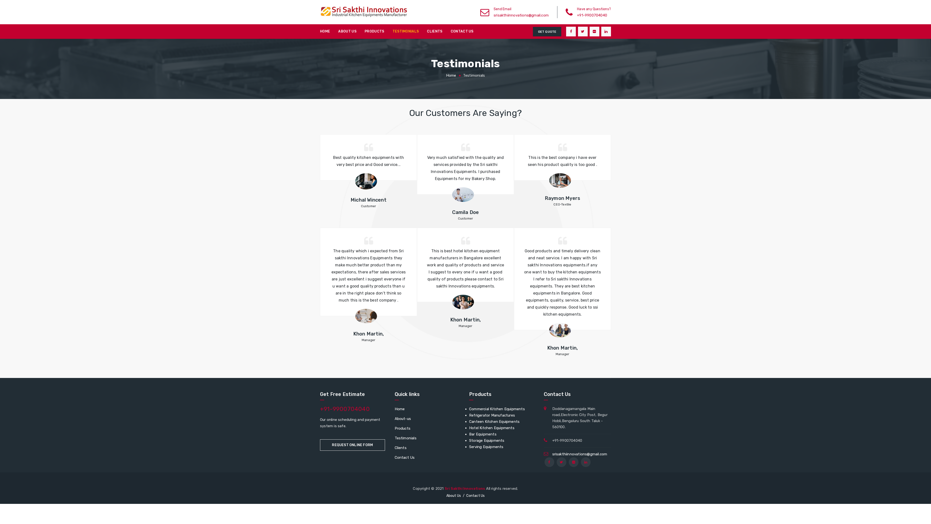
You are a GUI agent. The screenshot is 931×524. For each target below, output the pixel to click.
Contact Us (405, 457)
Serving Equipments (486, 447)
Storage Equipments (487, 440)
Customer (368, 206)
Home (325, 31)
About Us (347, 31)
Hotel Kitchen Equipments (491, 428)
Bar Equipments (483, 434)
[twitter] (583, 31)
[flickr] (594, 31)
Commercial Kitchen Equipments (497, 409)
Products (374, 31)
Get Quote (547, 31)
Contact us (462, 31)
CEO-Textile (562, 204)
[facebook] (571, 31)
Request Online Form (352, 445)
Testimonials (406, 31)
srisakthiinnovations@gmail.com (579, 454)
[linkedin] (606, 31)
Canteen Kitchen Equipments (494, 421)
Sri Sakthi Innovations (465, 488)
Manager (368, 340)
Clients (434, 31)
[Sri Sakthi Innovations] (366, 12)
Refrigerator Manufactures (492, 415)
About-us (403, 419)
